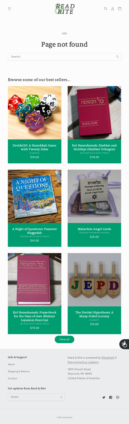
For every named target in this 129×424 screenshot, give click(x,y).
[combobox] (64, 56)
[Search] (117, 56)
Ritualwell (108, 357)
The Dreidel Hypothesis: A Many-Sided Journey (94, 314)
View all (64, 339)
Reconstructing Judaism (83, 362)
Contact (12, 378)
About (11, 364)
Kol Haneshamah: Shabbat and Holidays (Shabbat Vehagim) (94, 147)
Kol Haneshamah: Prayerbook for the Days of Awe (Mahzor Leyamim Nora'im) (34, 316)
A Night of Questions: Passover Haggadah (34, 231)
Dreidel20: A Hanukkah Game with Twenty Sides (34, 147)
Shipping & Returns (19, 371)
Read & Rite (68, 418)
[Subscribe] (60, 397)
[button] (9, 8)
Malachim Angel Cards (94, 229)
